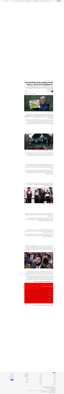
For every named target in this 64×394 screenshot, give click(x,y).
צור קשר (41, 375)
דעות (44, 80)
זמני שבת (27, 381)
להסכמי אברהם (36, 172)
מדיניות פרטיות (11, 377)
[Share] (36, 91)
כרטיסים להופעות (54, 384)
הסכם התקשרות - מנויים (10, 376)
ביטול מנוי (41, 384)
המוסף (41, 380)
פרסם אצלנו (40, 376)
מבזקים (55, 376)
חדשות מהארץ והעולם (48, 80)
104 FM (27, 380)
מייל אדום (41, 377)
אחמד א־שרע (34, 305)
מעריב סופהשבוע (40, 379)
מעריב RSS (40, 378)
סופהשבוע (48, 305)
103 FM (27, 378)
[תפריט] (61, 1)
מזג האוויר (54, 383)
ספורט (55, 378)
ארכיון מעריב (40, 382)
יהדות (55, 382)
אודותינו (41, 383)
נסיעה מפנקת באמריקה (40, 114)
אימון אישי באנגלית (26, 375)
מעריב (52, 80)
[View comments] (25, 91)
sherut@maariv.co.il (50, 388)
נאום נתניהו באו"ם (44, 305)
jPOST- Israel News (26, 376)
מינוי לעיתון (41, 381)
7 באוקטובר (48, 122)
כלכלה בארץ (54, 377)
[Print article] (28, 91)
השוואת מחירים (26, 382)
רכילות (34, 1)
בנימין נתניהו (51, 305)
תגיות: (52, 304)
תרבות (55, 380)
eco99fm (27, 379)
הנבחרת (55, 381)
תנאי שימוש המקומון (11, 378)
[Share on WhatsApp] (30, 91)
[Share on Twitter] (32, 91)
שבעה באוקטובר (39, 305)
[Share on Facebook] (34, 91)
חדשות (55, 375)
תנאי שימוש (12, 375)
